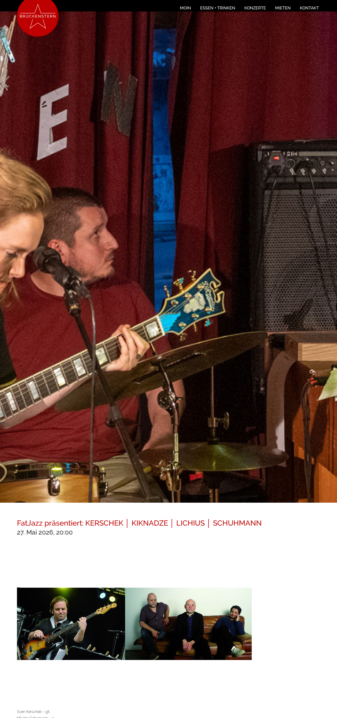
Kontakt (309, 8)
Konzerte (255, 8)
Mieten (283, 8)
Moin (185, 8)
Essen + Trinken (217, 8)
